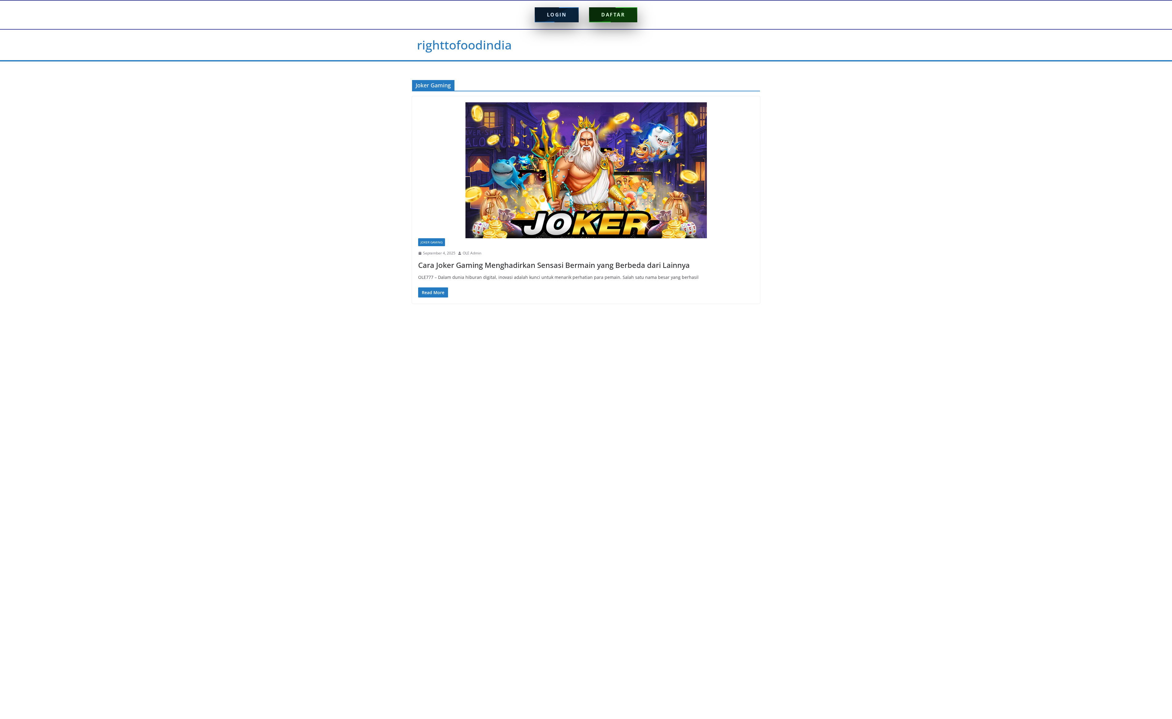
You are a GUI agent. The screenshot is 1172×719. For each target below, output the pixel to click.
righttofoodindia (464, 44)
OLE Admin (472, 253)
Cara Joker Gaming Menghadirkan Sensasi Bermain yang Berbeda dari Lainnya (554, 265)
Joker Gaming (432, 242)
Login (557, 14)
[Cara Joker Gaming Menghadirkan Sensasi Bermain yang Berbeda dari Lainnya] (586, 170)
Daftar (613, 14)
